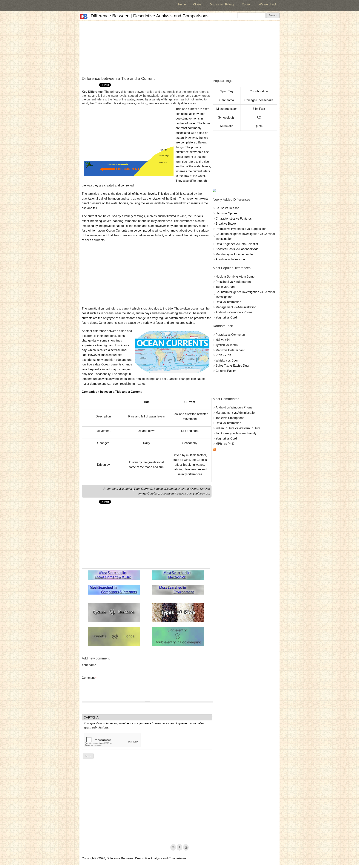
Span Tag (226, 91)
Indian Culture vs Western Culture (238, 428)
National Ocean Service (194, 488)
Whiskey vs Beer (227, 360)
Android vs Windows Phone (234, 312)
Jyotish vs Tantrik (227, 345)
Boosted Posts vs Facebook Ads (237, 249)
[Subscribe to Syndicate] (214, 449)
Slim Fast (258, 108)
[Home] (83, 16)
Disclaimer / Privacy (222, 4)
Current (146, 488)
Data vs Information (228, 302)
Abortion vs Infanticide (230, 259)
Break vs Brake (226, 223)
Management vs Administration (236, 307)
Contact (246, 4)
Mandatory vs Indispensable (234, 254)
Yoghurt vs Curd (226, 317)
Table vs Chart (225, 286)
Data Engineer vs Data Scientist (237, 244)
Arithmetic (226, 126)
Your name (89, 665)
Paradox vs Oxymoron (230, 334)
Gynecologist (226, 117)
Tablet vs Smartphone (230, 418)
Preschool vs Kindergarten (233, 281)
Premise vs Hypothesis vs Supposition (241, 228)
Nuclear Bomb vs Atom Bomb (235, 276)
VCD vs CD (223, 355)
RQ (259, 117)
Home (182, 4)
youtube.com (201, 493)
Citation (197, 4)
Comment (89, 677)
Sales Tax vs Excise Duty (232, 365)
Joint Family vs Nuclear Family (236, 433)
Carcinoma (226, 100)
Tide (137, 488)
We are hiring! (267, 4)
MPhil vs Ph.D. (225, 443)
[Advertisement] (179, 47)
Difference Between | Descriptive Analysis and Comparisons (149, 15)
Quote (259, 126)
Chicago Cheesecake (258, 100)
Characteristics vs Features (234, 218)
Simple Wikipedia (165, 488)
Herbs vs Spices (226, 213)
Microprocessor (226, 108)
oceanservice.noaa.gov (176, 493)
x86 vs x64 (223, 339)
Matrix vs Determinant (230, 350)
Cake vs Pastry (226, 370)
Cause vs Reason (227, 208)
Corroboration (259, 91)
